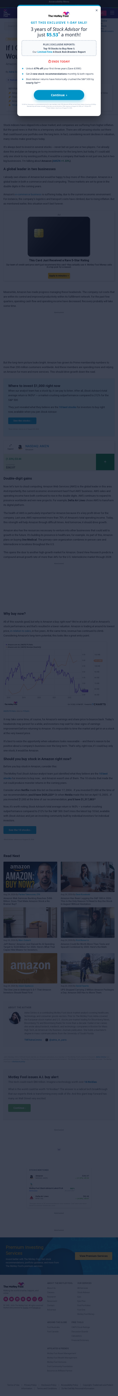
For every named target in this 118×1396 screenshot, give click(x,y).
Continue (59, 95)
